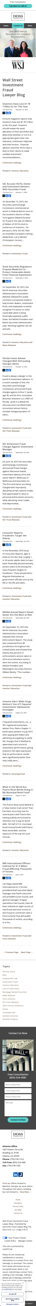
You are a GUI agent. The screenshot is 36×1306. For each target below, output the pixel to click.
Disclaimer (18, 1203)
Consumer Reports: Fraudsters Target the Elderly (14, 535)
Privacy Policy (18, 1206)
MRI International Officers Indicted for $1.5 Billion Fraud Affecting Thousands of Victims (17, 867)
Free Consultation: (18, 4)
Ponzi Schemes (9, 938)
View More (24, 1192)
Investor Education (20, 171)
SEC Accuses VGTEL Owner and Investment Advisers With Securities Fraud (16, 186)
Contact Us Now (18, 1120)
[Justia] (20, 1174)
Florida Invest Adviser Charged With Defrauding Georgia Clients (16, 361)
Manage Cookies (25, 1241)
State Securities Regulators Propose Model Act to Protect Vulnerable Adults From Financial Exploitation (17, 270)
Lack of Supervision (10, 988)
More (30, 26)
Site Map (18, 1210)
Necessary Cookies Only (12, 1299)
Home (6, 26)
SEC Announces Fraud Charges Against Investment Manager (17, 446)
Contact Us (18, 26)
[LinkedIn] (15, 1174)
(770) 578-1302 (13, 1165)
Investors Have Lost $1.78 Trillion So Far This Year (16, 105)
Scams (5, 1009)
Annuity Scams (8, 971)
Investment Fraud (20, 253)
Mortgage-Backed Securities (14, 992)
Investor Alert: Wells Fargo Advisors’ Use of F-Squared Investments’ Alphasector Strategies (16, 705)
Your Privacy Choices (17, 1238)
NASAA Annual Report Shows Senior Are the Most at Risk (18, 613)
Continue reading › (12, 162)
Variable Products (10, 1019)
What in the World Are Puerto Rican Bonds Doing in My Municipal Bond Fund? (17, 790)
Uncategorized (18, 774)
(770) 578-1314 (17, 1159)
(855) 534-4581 (19, 1162)
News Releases (9, 345)
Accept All (12, 1294)
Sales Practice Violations (13, 1005)
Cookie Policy (10, 1241)
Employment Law (9, 978)
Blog (4, 975)
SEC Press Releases (11, 431)
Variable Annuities (10, 1016)
